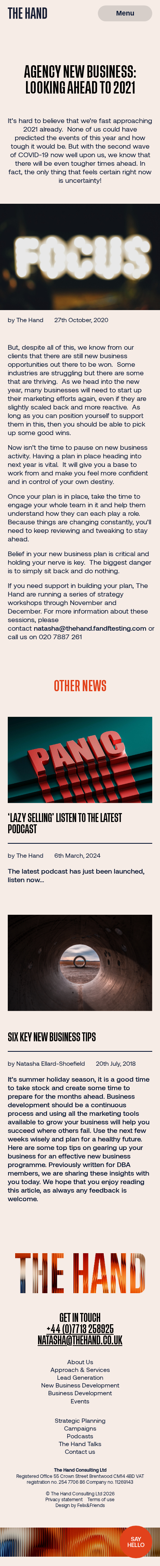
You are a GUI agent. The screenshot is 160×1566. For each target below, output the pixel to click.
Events (80, 1401)
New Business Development (80, 1385)
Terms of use (101, 1499)
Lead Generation (80, 1377)
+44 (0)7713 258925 (80, 1329)
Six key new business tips (52, 1037)
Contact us (80, 1451)
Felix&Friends (91, 1505)
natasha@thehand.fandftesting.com (90, 628)
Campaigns (80, 1428)
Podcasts (80, 1435)
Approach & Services (80, 1369)
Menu (125, 13)
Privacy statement (64, 1499)
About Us (80, 1361)
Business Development (80, 1392)
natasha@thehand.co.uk (80, 1340)
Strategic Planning (80, 1420)
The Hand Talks (80, 1443)
